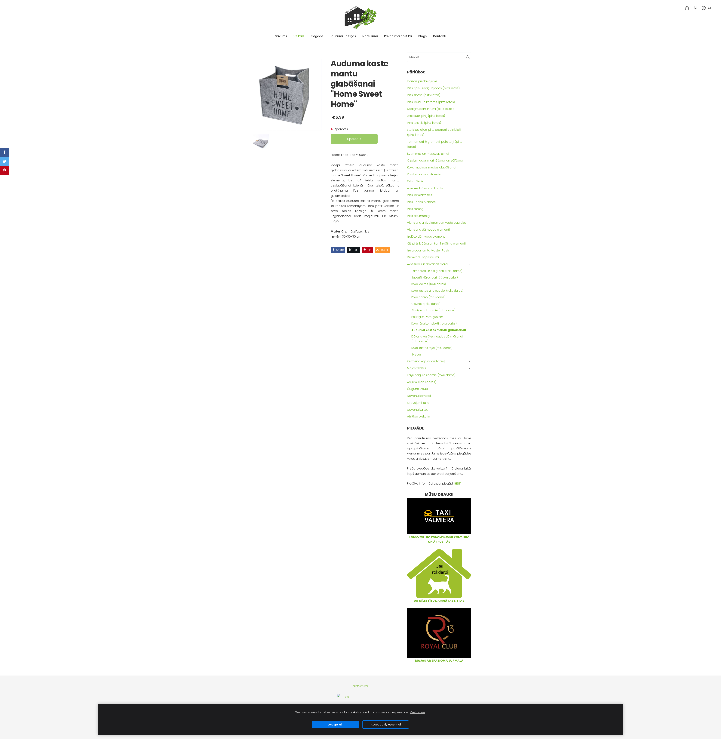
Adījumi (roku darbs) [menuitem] (421, 382)
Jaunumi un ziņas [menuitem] (343, 36)
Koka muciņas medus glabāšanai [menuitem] (431, 167)
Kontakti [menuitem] (439, 36)
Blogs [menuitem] (422, 36)
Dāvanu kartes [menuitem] (417, 410)
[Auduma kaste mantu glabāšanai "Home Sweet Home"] (260, 142)
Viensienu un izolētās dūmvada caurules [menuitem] (436, 222)
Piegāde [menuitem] (317, 36)
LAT (708, 8)
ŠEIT (457, 483)
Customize (417, 712)
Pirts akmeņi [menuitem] (415, 209)
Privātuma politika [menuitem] (398, 36)
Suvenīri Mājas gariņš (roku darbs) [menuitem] (434, 277)
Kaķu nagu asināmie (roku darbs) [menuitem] (431, 375)
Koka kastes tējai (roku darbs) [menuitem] (432, 348)
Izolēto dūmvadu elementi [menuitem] (426, 236)
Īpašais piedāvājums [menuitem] (422, 81)
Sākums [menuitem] (281, 36)
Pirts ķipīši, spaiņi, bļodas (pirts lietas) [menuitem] (433, 88)
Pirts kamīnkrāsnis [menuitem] (419, 195)
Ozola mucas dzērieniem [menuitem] (425, 174)
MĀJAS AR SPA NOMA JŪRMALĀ (439, 660)
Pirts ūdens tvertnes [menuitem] (421, 202)
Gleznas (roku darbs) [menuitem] (425, 304)
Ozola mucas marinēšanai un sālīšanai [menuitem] (435, 160)
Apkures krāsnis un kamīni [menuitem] (425, 188)
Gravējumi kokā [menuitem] (418, 403)
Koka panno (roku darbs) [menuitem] (428, 297)
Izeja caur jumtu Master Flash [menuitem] (428, 250)
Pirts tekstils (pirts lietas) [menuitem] (424, 123)
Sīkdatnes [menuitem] (360, 686)
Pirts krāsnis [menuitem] (415, 181)
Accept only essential (386, 724)
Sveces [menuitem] (416, 354)
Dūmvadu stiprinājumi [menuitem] (423, 257)
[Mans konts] (695, 8)
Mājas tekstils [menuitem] (416, 368)
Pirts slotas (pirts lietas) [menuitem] (423, 95)
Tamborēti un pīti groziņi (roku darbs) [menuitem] (436, 271)
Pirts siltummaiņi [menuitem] (418, 216)
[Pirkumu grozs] (687, 8)
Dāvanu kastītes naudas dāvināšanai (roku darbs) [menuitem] (437, 338)
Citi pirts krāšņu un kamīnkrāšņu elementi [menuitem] (436, 243)
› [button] (469, 115)
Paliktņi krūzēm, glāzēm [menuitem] (427, 317)
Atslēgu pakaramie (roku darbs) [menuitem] (433, 310)
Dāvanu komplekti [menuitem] (420, 396)
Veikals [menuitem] (298, 36)
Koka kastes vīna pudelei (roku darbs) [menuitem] (437, 291)
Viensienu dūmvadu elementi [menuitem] (428, 229)
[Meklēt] (468, 57)
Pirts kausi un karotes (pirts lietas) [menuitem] (431, 102)
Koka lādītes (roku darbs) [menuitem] (428, 284)
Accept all (335, 724)
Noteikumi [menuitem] (370, 36)
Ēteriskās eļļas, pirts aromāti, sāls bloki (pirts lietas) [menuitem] (434, 132)
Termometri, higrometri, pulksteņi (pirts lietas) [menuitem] (434, 144)
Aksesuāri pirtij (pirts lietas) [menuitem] (426, 116)
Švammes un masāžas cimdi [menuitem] (428, 154)
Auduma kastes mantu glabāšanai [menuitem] (438, 330)
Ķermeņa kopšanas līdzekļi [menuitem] (426, 361)
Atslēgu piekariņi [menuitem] (419, 416)
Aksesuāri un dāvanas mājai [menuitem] (427, 264)
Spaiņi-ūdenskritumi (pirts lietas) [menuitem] (430, 109)
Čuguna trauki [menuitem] (417, 389)
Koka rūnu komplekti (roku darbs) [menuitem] (434, 323)
